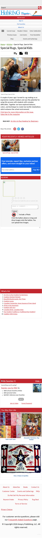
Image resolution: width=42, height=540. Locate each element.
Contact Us (35, 487)
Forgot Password (27, 403)
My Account (21, 18)
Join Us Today (14, 403)
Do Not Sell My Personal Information (21, 495)
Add (14, 53)
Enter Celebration (35, 31)
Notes (20, 53)
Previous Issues (12, 35)
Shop (11, 39)
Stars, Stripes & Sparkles (21, 476)
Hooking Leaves (9, 301)
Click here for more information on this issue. (17, 112)
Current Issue (11, 31)
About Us (21, 27)
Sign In (21, 21)
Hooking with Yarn (9, 307)
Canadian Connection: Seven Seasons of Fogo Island (20, 303)
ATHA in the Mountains (11, 305)
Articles (9, 44)
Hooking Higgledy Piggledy (12, 297)
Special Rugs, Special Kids (10, 153)
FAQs (38, 491)
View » (38, 381)
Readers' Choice (22, 31)
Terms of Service (21, 504)
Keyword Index (8, 500)
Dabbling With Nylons (10, 314)
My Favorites (21, 24)
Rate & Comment (26, 53)
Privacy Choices (6, 510)
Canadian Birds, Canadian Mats (13, 310)
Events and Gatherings (30, 39)
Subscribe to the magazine (10, 114)
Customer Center (8, 491)
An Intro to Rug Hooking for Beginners (24, 121)
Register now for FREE (9, 388)
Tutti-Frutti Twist (10, 439)
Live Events (23, 35)
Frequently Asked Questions (20, 520)
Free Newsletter (35, 35)
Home (3, 44)
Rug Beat (35, 500)
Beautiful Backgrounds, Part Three (15, 299)
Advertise (16, 487)
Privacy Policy (23, 500)
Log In (21, 399)
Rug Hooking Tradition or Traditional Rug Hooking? (20, 312)
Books (25, 487)
